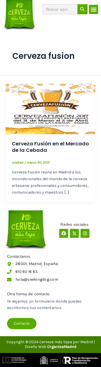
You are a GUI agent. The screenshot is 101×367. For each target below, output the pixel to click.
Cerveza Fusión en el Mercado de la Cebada (50, 147)
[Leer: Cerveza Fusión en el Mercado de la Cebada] (50, 108)
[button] (93, 9)
